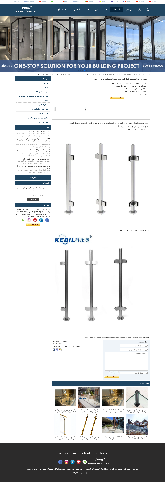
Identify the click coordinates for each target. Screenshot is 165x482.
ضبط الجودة (60, 9)
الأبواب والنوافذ (43, 113)
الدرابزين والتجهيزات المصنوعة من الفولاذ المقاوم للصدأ (119, 74)
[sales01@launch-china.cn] (60, 349)
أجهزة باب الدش (43, 122)
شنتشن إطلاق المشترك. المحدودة (52, 469)
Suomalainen (30, 1)
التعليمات (86, 453)
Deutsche (141, 1)
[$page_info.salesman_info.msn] (54, 349)
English (154, 1)
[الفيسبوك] (47, 220)
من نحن (129, 9)
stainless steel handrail (129, 337)
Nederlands (16, 1)
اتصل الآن (33, 224)
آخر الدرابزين (94, 74)
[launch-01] (57, 349)
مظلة (46, 100)
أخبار (88, 9)
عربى (55, 1)
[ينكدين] (41, 220)
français (128, 1)
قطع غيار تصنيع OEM (41, 91)
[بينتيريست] (35, 220)
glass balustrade (113, 337)
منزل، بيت (146, 74)
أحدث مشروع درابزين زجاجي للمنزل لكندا (36, 159)
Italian (65, 1)
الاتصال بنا (76, 9)
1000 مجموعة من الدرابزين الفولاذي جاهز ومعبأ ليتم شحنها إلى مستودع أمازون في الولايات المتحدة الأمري (33, 140)
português (91, 1)
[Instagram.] (29, 220)
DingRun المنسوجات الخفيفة (97, 469)
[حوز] (23, 220)
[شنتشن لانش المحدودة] (25, 13)
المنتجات (116, 9)
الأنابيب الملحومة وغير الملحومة (38, 118)
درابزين (46, 83)
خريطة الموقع (62, 453)
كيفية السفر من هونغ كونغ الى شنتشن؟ (37, 131)
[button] (86, 70)
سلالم (46, 87)
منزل (140, 9)
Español (104, 1)
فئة (140, 74)
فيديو (75, 453)
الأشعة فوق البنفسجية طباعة (120, 469)
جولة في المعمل (101, 453)
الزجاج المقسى (43, 105)
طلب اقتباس (101, 9)
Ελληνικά (77, 1)
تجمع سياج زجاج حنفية (75, 469)
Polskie (44, 1)
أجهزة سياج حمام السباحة (40, 109)
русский (116, 1)
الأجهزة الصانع (32, 469)
